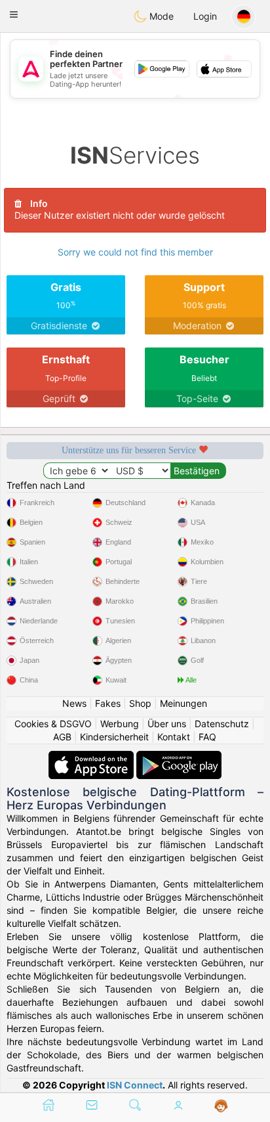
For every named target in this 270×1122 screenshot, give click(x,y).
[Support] (221, 1106)
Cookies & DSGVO (53, 723)
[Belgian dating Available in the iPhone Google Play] (179, 757)
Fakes (108, 703)
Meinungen (183, 703)
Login (205, 16)
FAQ (207, 736)
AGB (62, 736)
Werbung (119, 723)
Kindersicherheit (114, 736)
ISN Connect (135, 1084)
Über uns (166, 723)
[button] (14, 14)
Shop (140, 703)
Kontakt (173, 736)
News (74, 703)
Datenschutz (222, 723)
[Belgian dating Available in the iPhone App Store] (92, 757)
